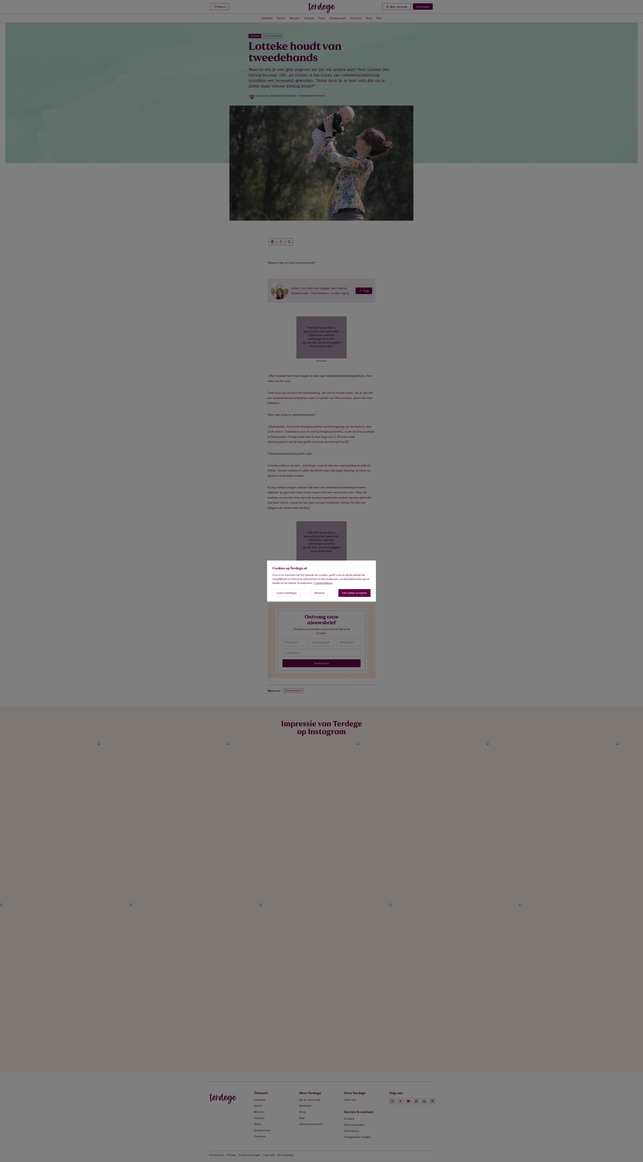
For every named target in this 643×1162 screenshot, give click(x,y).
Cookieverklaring (322, 583)
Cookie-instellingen (286, 592)
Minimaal (319, 592)
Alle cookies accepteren (354, 592)
